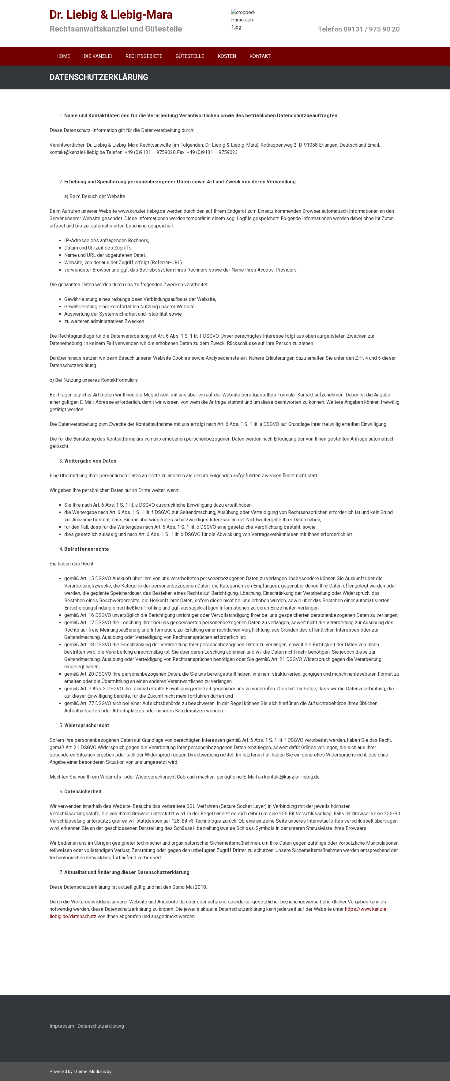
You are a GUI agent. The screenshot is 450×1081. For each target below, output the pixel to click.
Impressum (62, 1026)
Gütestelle (190, 56)
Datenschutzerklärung (100, 1026)
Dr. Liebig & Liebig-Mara (111, 14)
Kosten (227, 56)
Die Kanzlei (98, 56)
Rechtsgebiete (144, 56)
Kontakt (260, 56)
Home (63, 56)
